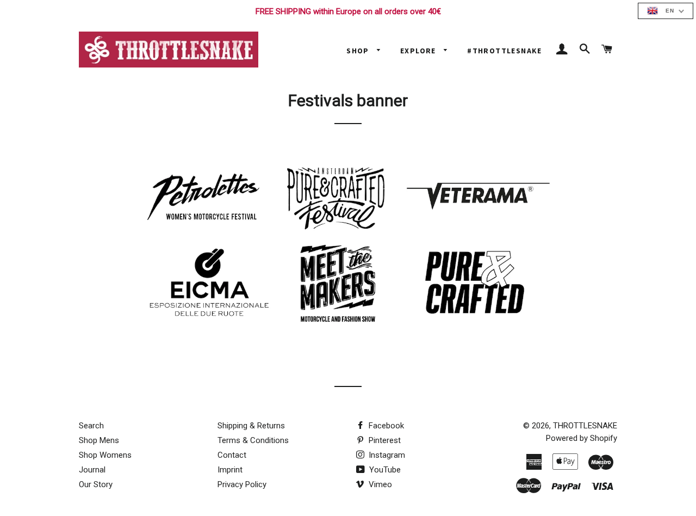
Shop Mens (99, 440)
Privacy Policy (241, 484)
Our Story (96, 484)
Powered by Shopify (581, 438)
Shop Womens (105, 455)
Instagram (385, 455)
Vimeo (379, 484)
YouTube (384, 470)
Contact (231, 455)
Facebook (385, 426)
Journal (92, 470)
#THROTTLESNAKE (504, 51)
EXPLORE (419, 51)
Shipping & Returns (251, 426)
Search (91, 426)
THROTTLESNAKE (585, 426)
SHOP (358, 51)
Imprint (230, 470)
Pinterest (383, 440)
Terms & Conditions (253, 440)
